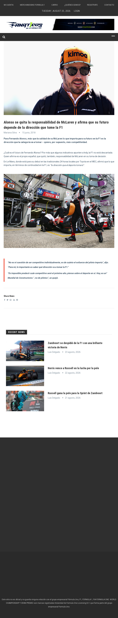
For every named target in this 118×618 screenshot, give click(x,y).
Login (77, 11)
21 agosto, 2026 (73, 398)
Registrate (92, 5)
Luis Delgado (54, 352)
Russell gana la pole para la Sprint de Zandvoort (75, 393)
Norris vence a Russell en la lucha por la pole (73, 368)
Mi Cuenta (8, 5)
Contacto (109, 5)
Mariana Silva (10, 132)
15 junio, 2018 (28, 132)
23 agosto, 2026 (73, 352)
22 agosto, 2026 (73, 373)
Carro (54, 5)
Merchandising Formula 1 (32, 5)
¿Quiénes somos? (72, 5)
